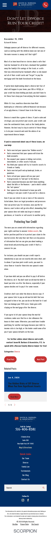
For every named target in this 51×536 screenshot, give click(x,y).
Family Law (25, 466)
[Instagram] (23, 500)
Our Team (25, 458)
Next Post (40, 359)
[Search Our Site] (43, 488)
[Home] (24, 4)
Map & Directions (25, 447)
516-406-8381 (25, 429)
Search (9, 487)
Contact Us (25, 479)
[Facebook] (28, 500)
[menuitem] (15, 524)
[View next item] (15, 405)
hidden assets (33, 231)
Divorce (17, 351)
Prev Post (10, 359)
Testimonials (25, 470)
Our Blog (25, 475)
